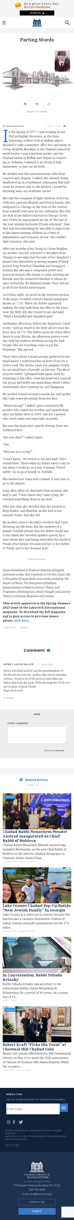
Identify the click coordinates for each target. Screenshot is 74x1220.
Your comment (18, 723)
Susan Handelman (15, 126)
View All (34, 785)
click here (21, 620)
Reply (10, 698)
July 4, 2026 (47, 664)
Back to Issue (37, 112)
